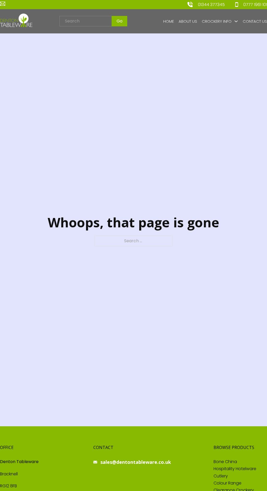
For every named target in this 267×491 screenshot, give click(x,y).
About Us (188, 21)
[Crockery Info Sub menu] (236, 21)
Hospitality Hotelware (235, 469)
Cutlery (221, 476)
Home (168, 21)
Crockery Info (217, 21)
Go (120, 21)
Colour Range (227, 483)
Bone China (225, 462)
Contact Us (255, 21)
